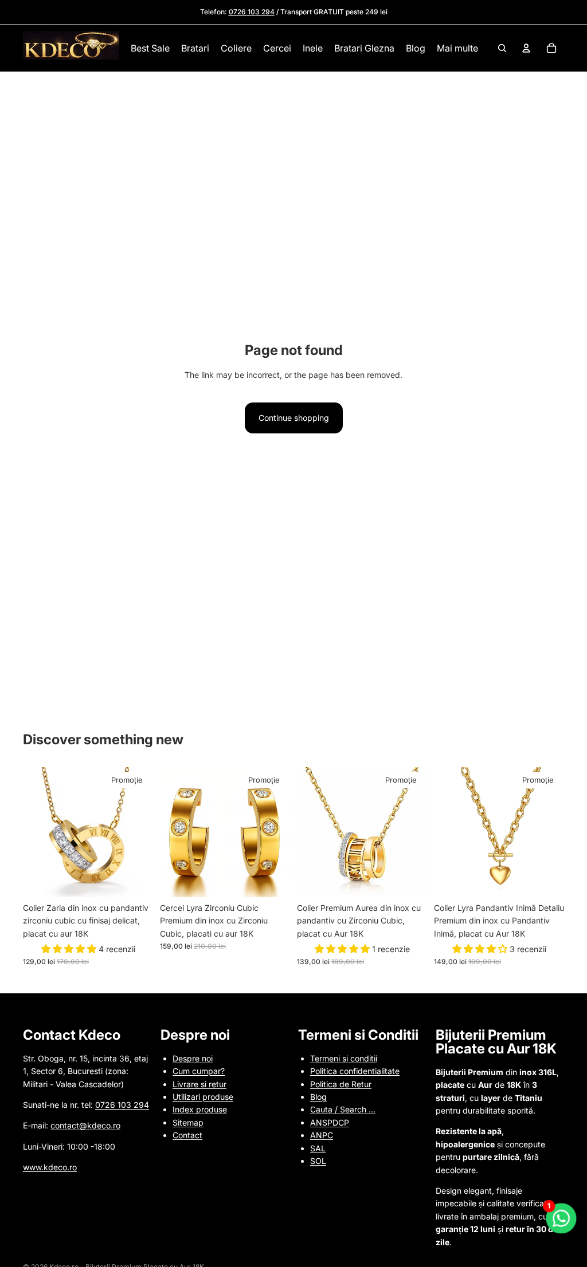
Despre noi (193, 1058)
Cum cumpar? (199, 1071)
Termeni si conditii (343, 1058)
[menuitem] (457, 48)
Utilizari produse (203, 1097)
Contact (187, 1135)
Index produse (200, 1109)
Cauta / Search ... (342, 1109)
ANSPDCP (329, 1122)
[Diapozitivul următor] (144, 831)
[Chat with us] (561, 1218)
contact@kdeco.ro (85, 1125)
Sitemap (188, 1122)
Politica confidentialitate (355, 1071)
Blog (318, 1097)
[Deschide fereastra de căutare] (502, 48)
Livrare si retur (199, 1084)
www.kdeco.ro (50, 1167)
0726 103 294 (122, 1105)
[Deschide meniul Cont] (526, 48)
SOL (318, 1161)
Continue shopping (294, 418)
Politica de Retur (340, 1084)
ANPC (321, 1135)
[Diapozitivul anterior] (32, 831)
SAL (318, 1148)
